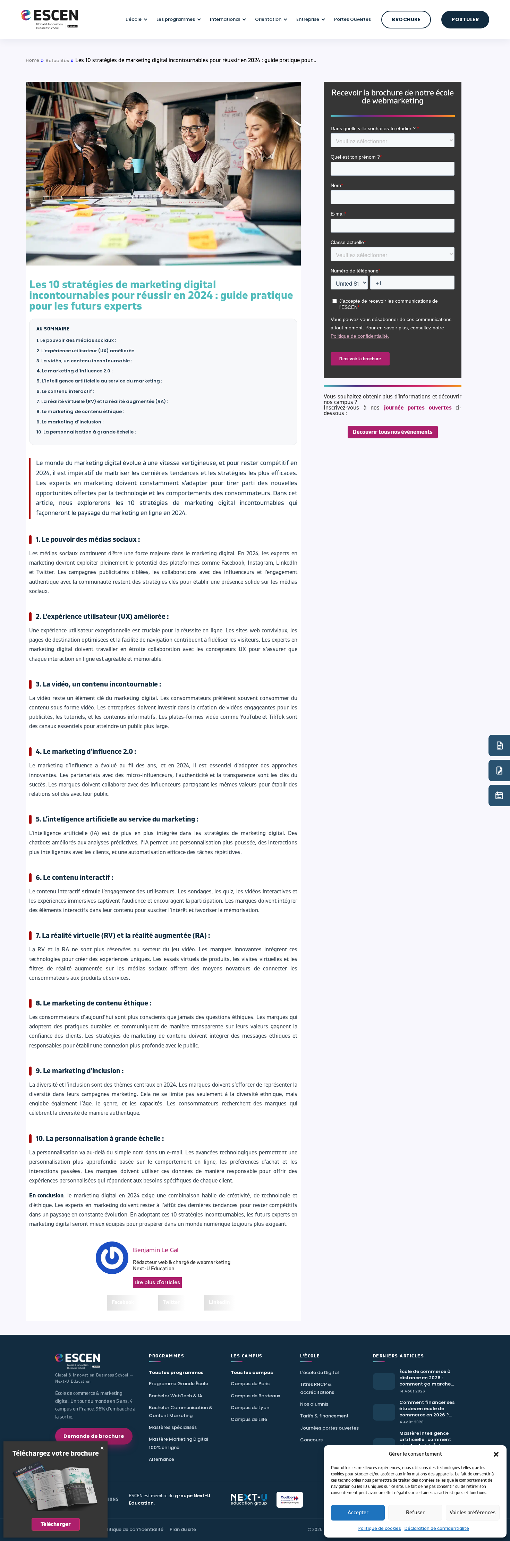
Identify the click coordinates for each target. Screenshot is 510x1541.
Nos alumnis (314, 1404)
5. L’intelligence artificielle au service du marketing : (99, 381)
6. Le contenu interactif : (65, 391)
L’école (134, 19)
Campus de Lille (249, 1419)
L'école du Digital (319, 1372)
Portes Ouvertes (352, 19)
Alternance (161, 1459)
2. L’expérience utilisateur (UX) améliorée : (86, 350)
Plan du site (183, 1529)
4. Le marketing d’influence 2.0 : (74, 371)
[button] (496, 1454)
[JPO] (499, 795)
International (225, 19)
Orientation (268, 19)
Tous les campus (252, 1372)
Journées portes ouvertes (329, 1428)
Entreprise (307, 19)
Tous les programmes (176, 1372)
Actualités (57, 60)
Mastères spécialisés (173, 1427)
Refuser (415, 1512)
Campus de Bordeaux (255, 1395)
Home (32, 60)
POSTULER (465, 19)
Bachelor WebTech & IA (175, 1395)
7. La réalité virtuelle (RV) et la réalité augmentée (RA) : (102, 401)
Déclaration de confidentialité (437, 1528)
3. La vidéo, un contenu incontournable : (84, 360)
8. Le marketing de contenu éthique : (80, 411)
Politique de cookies (379, 1528)
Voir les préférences (472, 1512)
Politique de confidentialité (132, 1529)
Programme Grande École (178, 1383)
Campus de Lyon (250, 1407)
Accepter (358, 1512)
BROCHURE (406, 19)
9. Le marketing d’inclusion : (69, 422)
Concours (311, 1440)
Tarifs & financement (324, 1416)
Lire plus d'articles (157, 1282)
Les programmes (175, 19)
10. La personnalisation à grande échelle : (86, 432)
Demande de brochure (93, 1436)
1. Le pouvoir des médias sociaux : (76, 340)
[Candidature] (499, 770)
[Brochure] (499, 745)
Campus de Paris (250, 1383)
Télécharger (56, 1524)
